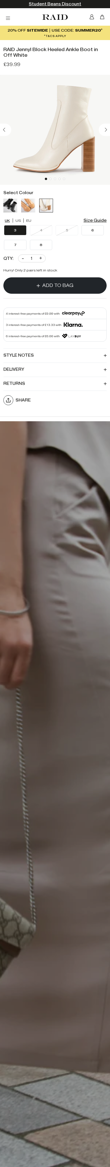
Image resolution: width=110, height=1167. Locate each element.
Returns (14, 383)
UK (7, 220)
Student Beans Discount (55, 4)
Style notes (18, 355)
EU (28, 220)
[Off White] (46, 205)
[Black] (10, 205)
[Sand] (28, 205)
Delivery (13, 369)
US (18, 220)
